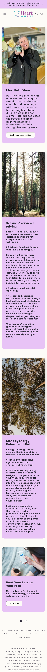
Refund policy (9, 634)
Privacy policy (40, 630)
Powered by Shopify (26, 630)
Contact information (37, 634)
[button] (4, 13)
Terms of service (22, 634)
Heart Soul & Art (13, 630)
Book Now (14, 603)
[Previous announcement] (4, 4)
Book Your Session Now (20, 135)
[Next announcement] (42, 4)
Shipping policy (24, 637)
